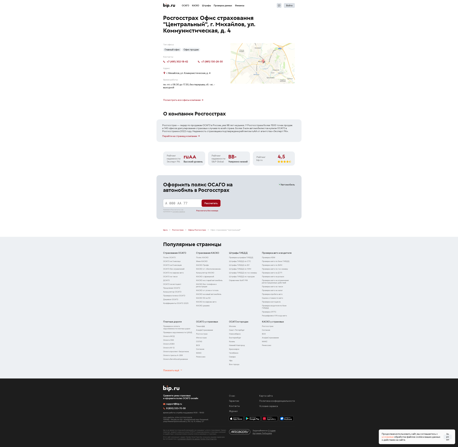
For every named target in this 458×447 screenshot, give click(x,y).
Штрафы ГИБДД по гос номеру (243, 272)
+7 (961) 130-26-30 (212, 61)
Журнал (233, 411)
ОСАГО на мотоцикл (172, 284)
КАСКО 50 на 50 (203, 298)
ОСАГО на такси (170, 276)
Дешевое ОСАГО (170, 299)
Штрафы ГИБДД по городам (242, 276)
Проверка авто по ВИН (272, 265)
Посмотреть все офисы (182, 99)
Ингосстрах (201, 337)
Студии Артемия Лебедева (264, 432)
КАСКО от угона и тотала (207, 290)
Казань (232, 341)
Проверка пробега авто (272, 294)
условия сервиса (179, 211)
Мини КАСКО (202, 261)
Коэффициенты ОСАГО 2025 (175, 303)
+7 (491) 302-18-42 (177, 61)
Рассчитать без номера (207, 210)
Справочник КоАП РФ (238, 280)
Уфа (230, 360)
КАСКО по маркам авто (206, 302)
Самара (232, 356)
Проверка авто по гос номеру (275, 269)
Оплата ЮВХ (169, 344)
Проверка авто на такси (272, 286)
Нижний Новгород (237, 345)
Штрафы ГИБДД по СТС (240, 261)
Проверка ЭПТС (269, 312)
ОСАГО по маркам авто (173, 272)
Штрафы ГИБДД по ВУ (239, 265)
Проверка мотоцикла (271, 302)
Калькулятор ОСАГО (172, 292)
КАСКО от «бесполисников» (208, 269)
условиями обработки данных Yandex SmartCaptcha (197, 439)
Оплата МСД (169, 336)
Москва (232, 326)
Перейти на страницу (179, 136)
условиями (388, 436)
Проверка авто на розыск (273, 276)
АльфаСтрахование (204, 330)
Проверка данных (223, 5)
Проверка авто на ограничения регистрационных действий (275, 281)
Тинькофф (200, 326)
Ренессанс (201, 356)
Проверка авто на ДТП (272, 272)
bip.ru (165, 230)
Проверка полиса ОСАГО (174, 295)
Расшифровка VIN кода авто (274, 315)
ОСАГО (185, 5)
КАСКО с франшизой (205, 276)
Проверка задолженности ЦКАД (177, 332)
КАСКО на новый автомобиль (208, 294)
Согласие (200, 349)
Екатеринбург (235, 337)
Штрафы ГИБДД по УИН (240, 269)
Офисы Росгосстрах (197, 230)
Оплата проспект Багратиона (176, 351)
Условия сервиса (268, 406)
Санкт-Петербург (237, 330)
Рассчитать (211, 203)
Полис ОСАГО (169, 257)
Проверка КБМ (268, 257)
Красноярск (234, 349)
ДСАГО (166, 280)
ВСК (198, 345)
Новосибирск (235, 334)
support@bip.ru (174, 404)
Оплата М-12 (169, 347)
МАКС (199, 353)
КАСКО (195, 5)
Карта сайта (266, 395)
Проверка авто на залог (272, 290)
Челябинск (233, 353)
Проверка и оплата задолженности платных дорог (176, 327)
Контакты (234, 405)
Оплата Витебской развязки (175, 359)
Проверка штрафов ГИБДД (241, 257)
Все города (234, 364)
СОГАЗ (199, 341)
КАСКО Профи (202, 265)
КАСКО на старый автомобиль (209, 280)
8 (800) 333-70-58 (176, 408)
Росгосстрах (178, 230)
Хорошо (447, 436)
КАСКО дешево (203, 305)
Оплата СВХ (168, 340)
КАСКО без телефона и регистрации (206, 285)
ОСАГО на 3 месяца (171, 261)
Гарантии (234, 400)
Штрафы (206, 5)
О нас (232, 395)
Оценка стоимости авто (272, 298)
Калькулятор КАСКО (205, 272)
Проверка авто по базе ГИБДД (275, 261)
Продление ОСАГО (171, 288)
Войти (289, 5)
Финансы (239, 5)
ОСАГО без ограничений (173, 269)
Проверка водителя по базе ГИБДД (274, 306)
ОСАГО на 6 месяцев (172, 265)
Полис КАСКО (202, 257)
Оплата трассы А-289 (173, 355)
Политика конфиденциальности (277, 400)
